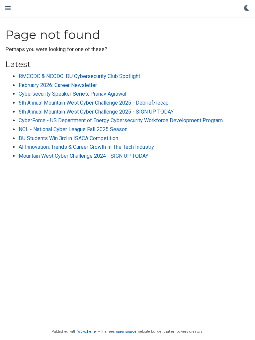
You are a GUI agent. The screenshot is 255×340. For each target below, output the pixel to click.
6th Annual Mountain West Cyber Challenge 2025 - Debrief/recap (94, 103)
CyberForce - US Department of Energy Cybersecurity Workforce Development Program (121, 120)
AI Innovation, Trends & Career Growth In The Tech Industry (86, 147)
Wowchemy (87, 331)
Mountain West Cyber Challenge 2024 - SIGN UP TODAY (83, 156)
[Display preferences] (247, 8)
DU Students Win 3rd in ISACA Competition (68, 138)
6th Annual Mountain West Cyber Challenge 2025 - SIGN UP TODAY (96, 112)
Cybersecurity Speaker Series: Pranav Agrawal (72, 94)
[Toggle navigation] (8, 8)
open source (126, 331)
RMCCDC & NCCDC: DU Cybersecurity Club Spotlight (79, 76)
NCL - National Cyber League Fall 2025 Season (73, 129)
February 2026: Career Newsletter (58, 85)
